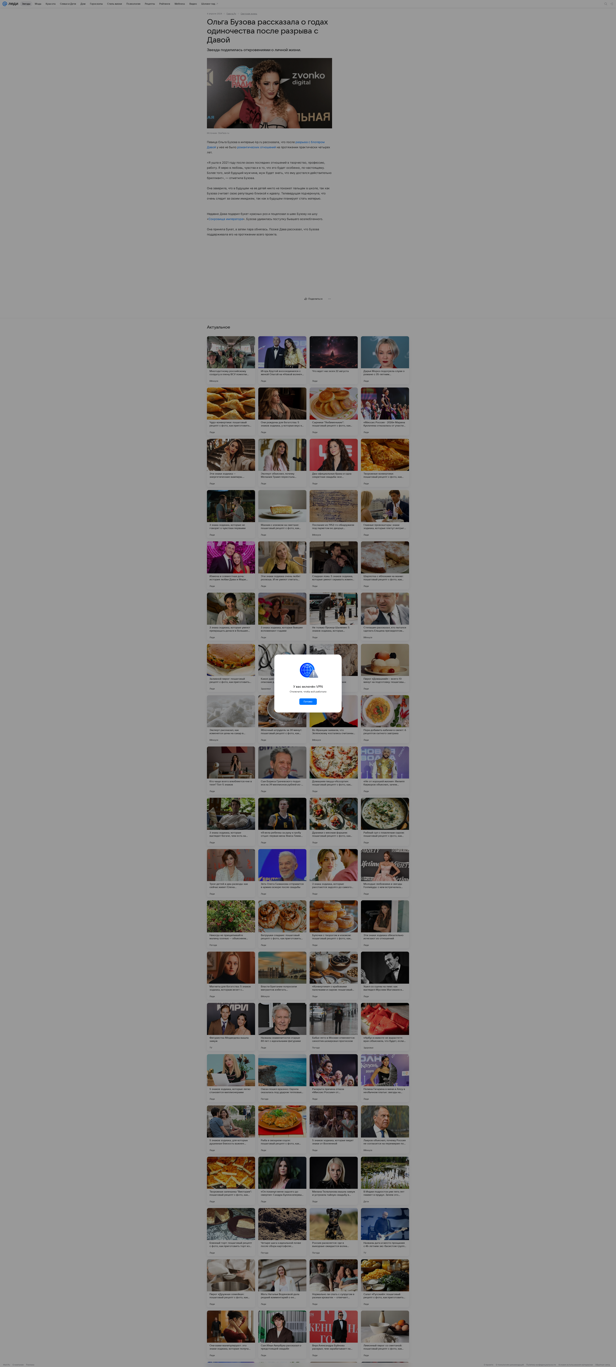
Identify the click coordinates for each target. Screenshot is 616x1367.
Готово (308, 701)
